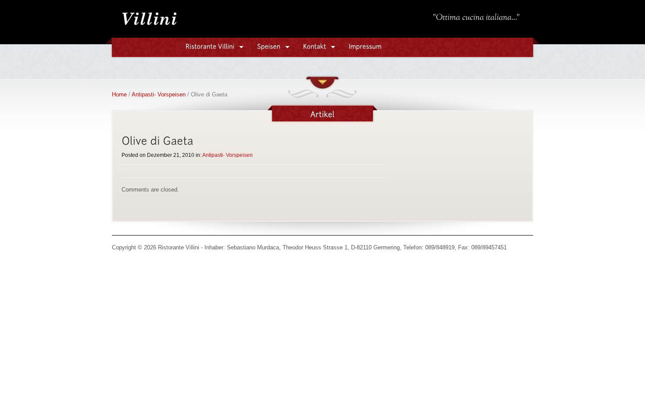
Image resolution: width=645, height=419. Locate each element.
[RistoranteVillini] (210, 46)
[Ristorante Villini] (149, 27)
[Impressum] (365, 46)
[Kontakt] (314, 46)
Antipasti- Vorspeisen (159, 94)
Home (119, 94)
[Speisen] (269, 46)
